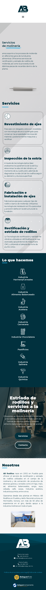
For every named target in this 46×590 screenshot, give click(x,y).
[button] (23, 16)
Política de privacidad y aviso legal (16, 572)
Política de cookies (35, 572)
